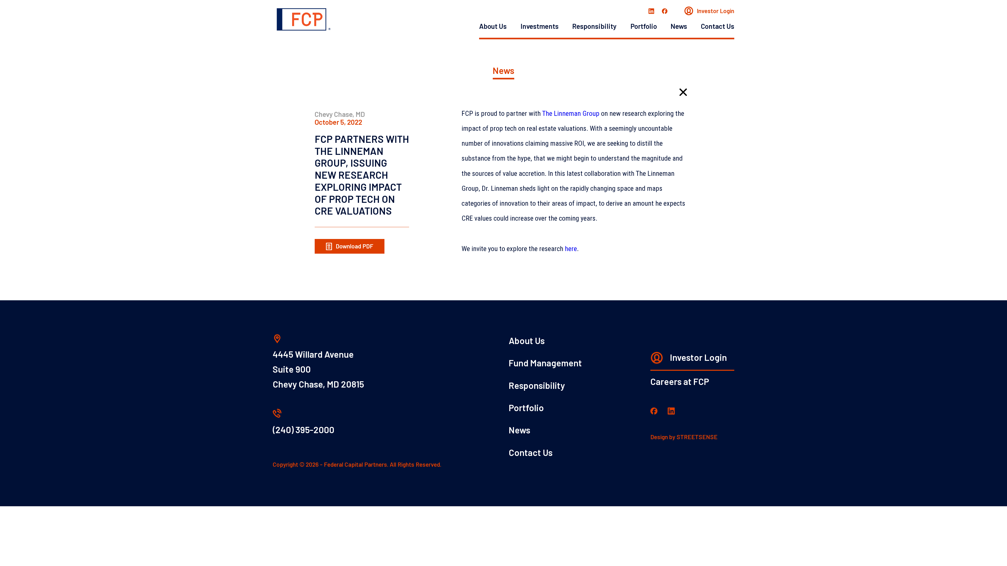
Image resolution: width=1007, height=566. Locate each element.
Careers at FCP (679, 381)
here (571, 248)
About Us (493, 26)
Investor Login (714, 10)
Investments (540, 26)
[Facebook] (664, 10)
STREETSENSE (697, 436)
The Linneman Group (570, 113)
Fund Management (545, 362)
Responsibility (594, 26)
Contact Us (717, 26)
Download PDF (353, 246)
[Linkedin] (652, 10)
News (679, 26)
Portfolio (643, 26)
